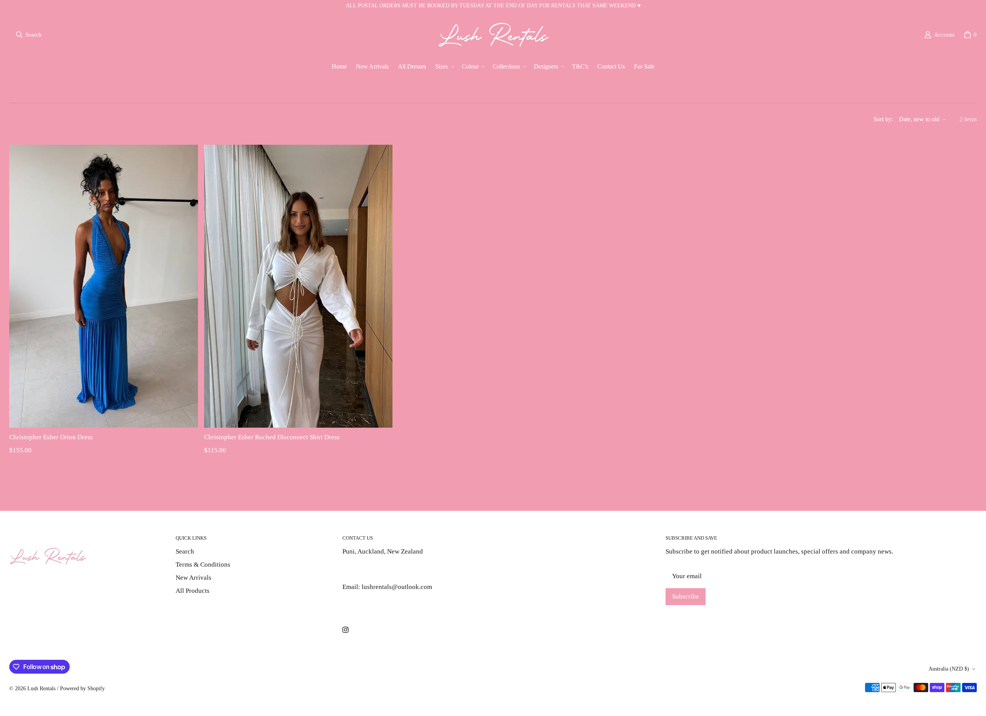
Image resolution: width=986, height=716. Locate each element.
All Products (193, 590)
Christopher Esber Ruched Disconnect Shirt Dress (272, 437)
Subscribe (685, 596)
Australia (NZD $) (949, 669)
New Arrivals (193, 577)
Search (185, 551)
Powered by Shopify (82, 688)
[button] (444, 66)
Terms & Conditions (203, 564)
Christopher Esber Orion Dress (51, 437)
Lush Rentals (41, 688)
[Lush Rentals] (494, 34)
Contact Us (357, 604)
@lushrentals (360, 569)
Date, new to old (919, 119)
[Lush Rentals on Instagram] (345, 629)
